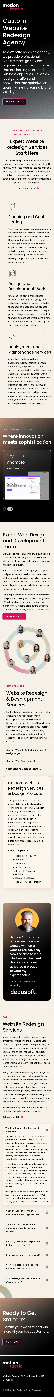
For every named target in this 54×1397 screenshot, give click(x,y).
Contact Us (12, 1342)
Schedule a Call (14, 101)
